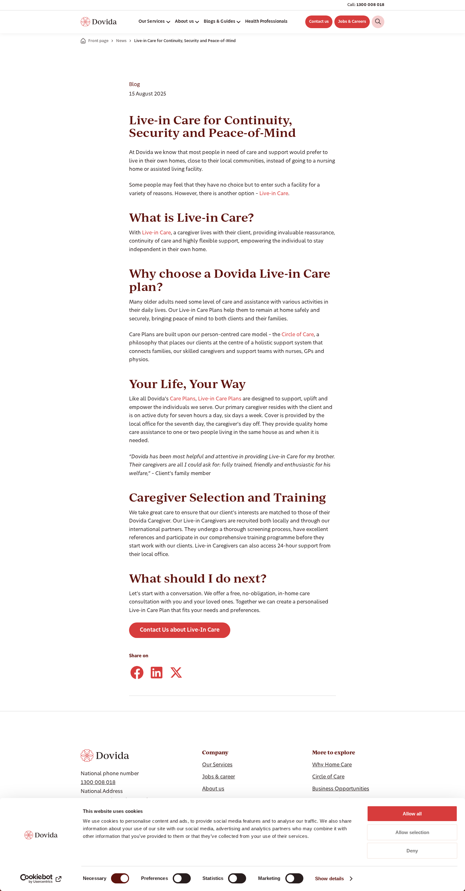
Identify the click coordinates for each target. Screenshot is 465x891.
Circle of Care (298, 334)
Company (215, 752)
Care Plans (182, 399)
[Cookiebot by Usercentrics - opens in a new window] (41, 878)
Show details (329, 878)
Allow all (412, 813)
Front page (98, 41)
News (121, 41)
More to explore (333, 752)
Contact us (319, 22)
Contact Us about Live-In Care (180, 630)
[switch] (182, 878)
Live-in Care (273, 193)
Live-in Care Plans (219, 399)
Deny (412, 850)
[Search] (378, 21)
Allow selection (412, 832)
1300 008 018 (370, 5)
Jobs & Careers (352, 22)
